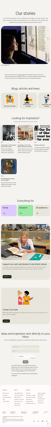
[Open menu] (47, 423)
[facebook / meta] (38, 421)
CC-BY (7, 420)
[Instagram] (42, 421)
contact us (14, 375)
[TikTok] (46, 421)
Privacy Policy (20, 370)
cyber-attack (21, 74)
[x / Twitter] (34, 421)
